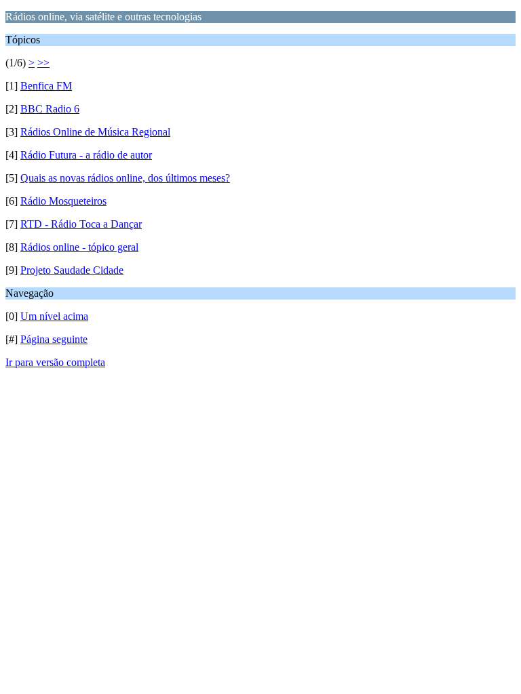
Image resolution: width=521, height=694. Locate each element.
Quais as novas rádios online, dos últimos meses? (125, 178)
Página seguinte (54, 339)
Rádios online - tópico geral (79, 247)
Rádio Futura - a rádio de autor (86, 155)
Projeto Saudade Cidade (71, 270)
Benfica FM (46, 85)
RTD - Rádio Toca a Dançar (81, 224)
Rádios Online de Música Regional (95, 132)
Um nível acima (54, 316)
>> (43, 62)
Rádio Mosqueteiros (63, 201)
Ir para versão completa (55, 362)
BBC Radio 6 (49, 109)
